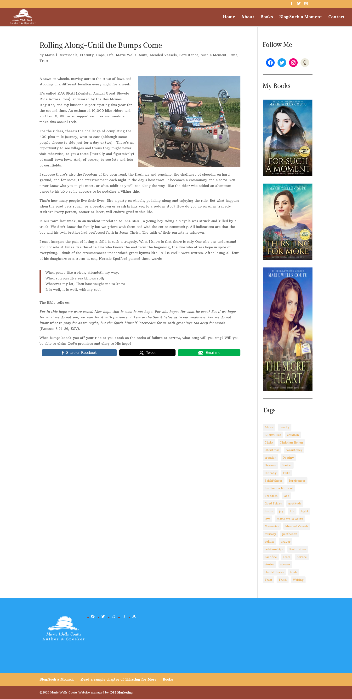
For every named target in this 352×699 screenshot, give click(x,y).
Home (229, 17)
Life (110, 55)
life (292, 511)
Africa (269, 427)
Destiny (288, 457)
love (267, 519)
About (247, 17)
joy (281, 511)
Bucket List (273, 435)
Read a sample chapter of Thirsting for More (118, 679)
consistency (294, 450)
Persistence (188, 55)
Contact (336, 17)
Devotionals (67, 55)
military (270, 534)
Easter (287, 465)
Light (304, 511)
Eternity (87, 55)
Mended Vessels (163, 55)
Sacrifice (271, 557)
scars (286, 557)
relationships (274, 549)
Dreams (270, 465)
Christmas (272, 450)
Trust (44, 61)
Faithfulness (274, 480)
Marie (50, 55)
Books (267, 17)
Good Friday (273, 503)
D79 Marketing (121, 692)
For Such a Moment (279, 488)
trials (293, 572)
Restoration (297, 549)
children (293, 435)
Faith (286, 473)
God (286, 496)
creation (270, 457)
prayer (285, 541)
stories (269, 564)
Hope (100, 55)
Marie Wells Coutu (131, 55)
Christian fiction (291, 442)
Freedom (271, 496)
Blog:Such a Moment (300, 17)
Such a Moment (214, 55)
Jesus (269, 511)
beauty (285, 427)
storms (285, 564)
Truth (282, 579)
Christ (269, 442)
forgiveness (297, 480)
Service (302, 557)
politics (269, 541)
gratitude (294, 503)
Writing (298, 579)
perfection (289, 534)
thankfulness (274, 572)
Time (233, 55)
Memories (272, 526)
